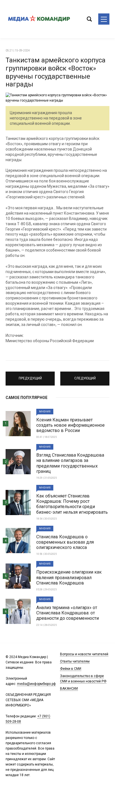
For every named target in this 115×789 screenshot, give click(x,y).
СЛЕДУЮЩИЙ (85, 376)
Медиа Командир (39, 19)
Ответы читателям (75, 661)
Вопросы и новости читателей (84, 654)
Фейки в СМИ (70, 669)
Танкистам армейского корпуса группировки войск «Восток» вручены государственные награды (56, 72)
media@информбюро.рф (36, 684)
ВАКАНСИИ (69, 689)
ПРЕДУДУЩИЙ (30, 376)
